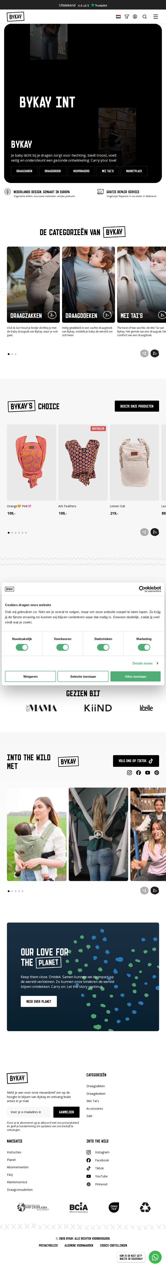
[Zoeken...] (144, 17)
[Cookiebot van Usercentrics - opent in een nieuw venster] (142, 589)
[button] (154, 353)
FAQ (10, 1175)
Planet (11, 1160)
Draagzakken (95, 1086)
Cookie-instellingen (113, 1245)
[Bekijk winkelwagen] (126, 16)
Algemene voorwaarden (79, 1245)
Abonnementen (18, 1167)
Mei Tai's (92, 1101)
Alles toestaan (135, 676)
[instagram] (129, 772)
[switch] (62, 647)
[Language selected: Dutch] (117, 16)
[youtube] (147, 772)
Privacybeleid (48, 1245)
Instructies (14, 1152)
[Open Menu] (155, 16)
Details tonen (142, 663)
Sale (89, 1116)
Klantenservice (17, 1182)
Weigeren (30, 676)
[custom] (138, 772)
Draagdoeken (95, 1093)
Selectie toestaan (83, 676)
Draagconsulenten (20, 1190)
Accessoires (94, 1108)
